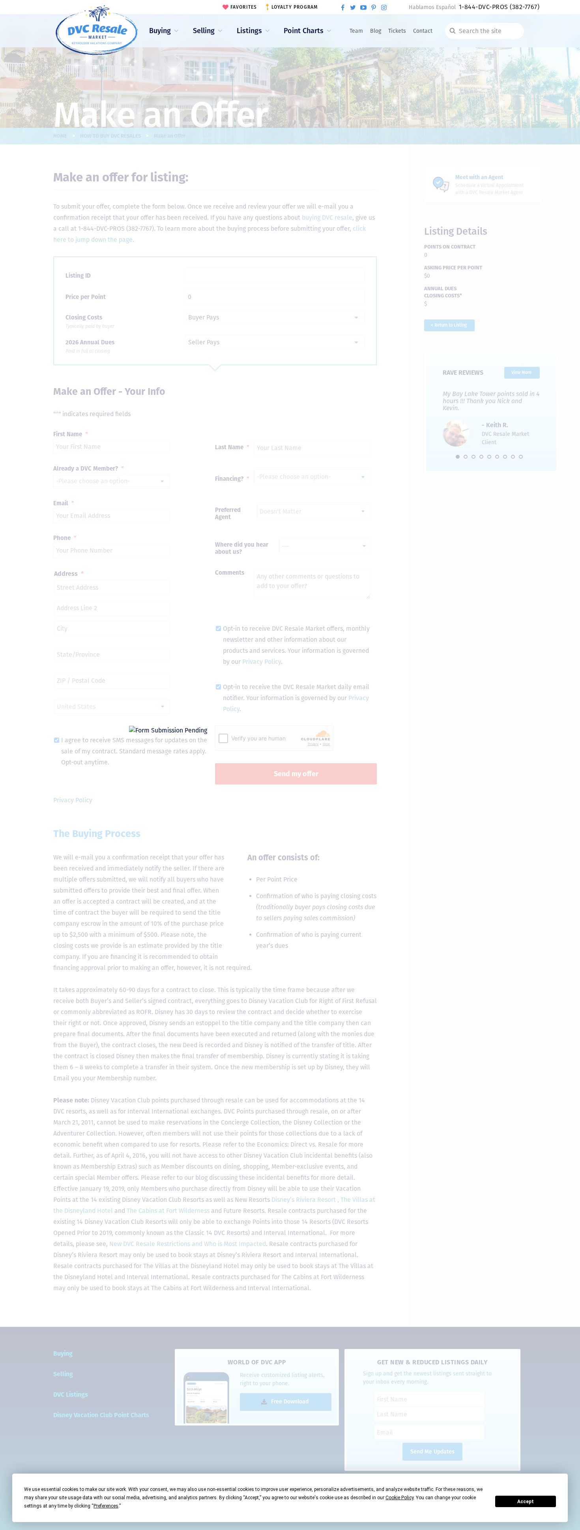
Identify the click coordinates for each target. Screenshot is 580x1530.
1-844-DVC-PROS (499, 7)
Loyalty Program (294, 7)
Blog (375, 31)
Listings (249, 30)
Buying (160, 30)
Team (356, 31)
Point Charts (304, 30)
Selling (204, 30)
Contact (422, 31)
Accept (525, 1501)
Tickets (397, 31)
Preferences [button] (106, 1506)
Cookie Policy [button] (399, 1497)
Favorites (243, 7)
